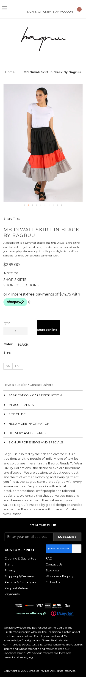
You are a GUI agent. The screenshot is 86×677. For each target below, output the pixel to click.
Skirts (20, 280)
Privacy (10, 570)
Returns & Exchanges (20, 582)
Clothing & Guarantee (20, 558)
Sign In (32, 11)
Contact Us (54, 564)
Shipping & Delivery (19, 576)
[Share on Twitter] (37, 218)
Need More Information (29, 423)
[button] (24, 205)
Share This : (11, 218)
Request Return (16, 588)
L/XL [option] (18, 366)
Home (10, 72)
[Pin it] (47, 218)
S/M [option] (8, 366)
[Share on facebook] (26, 218)
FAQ (49, 558)
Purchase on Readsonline (48, 327)
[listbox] (22, 344)
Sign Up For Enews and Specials (35, 442)
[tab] (43, 395)
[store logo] (43, 39)
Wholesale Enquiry (59, 576)
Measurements (21, 405)
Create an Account (59, 11)
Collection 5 (26, 285)
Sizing (9, 564)
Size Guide (16, 414)
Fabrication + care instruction (35, 395)
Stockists (52, 570)
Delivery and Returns (27, 433)
